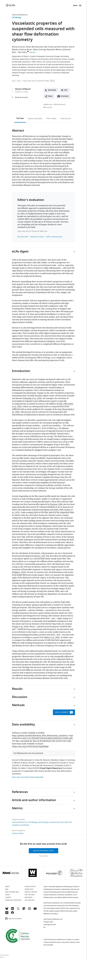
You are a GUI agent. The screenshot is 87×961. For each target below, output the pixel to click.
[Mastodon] (23, 909)
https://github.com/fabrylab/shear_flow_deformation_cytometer (39, 735)
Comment (65, 97)
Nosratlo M (37, 765)
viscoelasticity (54, 822)
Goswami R (54, 762)
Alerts (7, 895)
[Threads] (6, 913)
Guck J (71, 762)
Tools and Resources (20, 15)
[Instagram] (29, 909)
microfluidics (24, 825)
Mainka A (55, 760)
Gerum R (16, 760)
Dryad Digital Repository (51, 768)
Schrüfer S (16, 765)
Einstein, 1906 (56, 504)
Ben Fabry (22, 52)
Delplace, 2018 (19, 572)
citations (48, 107)
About (7, 886)
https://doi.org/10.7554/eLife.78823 (36, 81)
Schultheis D (60, 765)
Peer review (51, 118)
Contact (8, 897)
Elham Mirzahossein (34, 47)
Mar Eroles (48, 47)
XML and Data (29, 900)
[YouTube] (35, 909)
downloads (59, 104)
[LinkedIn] (12, 909)
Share (50, 96)
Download (52, 90)
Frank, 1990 (62, 404)
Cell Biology (16, 17)
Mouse (21, 833)
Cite (65, 90)
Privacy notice (43, 856)
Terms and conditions (13, 900)
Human (15, 833)
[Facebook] (12, 913)
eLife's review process (54, 237)
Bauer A (63, 760)
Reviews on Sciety (37, 237)
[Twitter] (18, 909)
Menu (75, 5)
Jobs (6, 889)
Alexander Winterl (54, 49)
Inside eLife (29, 889)
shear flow (64, 822)
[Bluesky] (6, 909)
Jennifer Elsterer (61, 47)
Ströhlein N (26, 765)
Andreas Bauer (25, 49)
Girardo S (64, 762)
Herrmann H (48, 765)
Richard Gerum (18, 47)
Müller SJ (15, 768)
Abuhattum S (42, 762)
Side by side (65, 118)
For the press (30, 895)
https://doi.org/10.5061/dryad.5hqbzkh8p (30, 746)
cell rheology (43, 822)
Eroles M (38, 760)
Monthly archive (31, 892)
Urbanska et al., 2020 (32, 398)
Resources (28, 897)
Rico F (68, 765)
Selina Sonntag (39, 49)
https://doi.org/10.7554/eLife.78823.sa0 (32, 231)
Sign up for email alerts (43, 851)
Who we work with (12, 892)
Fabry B (31, 768)
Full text (20, 118)
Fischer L (32, 762)
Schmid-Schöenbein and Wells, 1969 (47, 509)
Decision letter (22, 237)
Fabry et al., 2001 (52, 637)
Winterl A (18, 762)
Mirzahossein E (27, 760)
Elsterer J (46, 760)
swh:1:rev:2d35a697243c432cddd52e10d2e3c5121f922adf (47, 738)
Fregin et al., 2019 (20, 626)
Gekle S (23, 768)
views (48, 104)
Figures (35, 118)
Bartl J (25, 762)
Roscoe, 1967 (39, 556)
